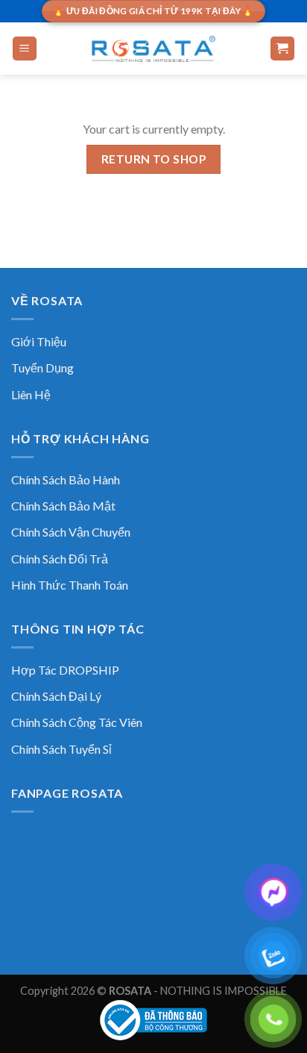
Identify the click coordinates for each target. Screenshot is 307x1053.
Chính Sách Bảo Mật (63, 506)
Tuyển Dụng (42, 367)
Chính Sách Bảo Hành (65, 479)
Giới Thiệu (38, 341)
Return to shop (153, 159)
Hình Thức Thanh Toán (69, 585)
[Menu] (25, 49)
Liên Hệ (31, 394)
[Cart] (282, 49)
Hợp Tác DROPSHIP (65, 670)
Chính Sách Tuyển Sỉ (61, 749)
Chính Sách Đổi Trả (59, 559)
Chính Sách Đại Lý (56, 696)
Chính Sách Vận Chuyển (70, 532)
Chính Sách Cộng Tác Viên (76, 722)
